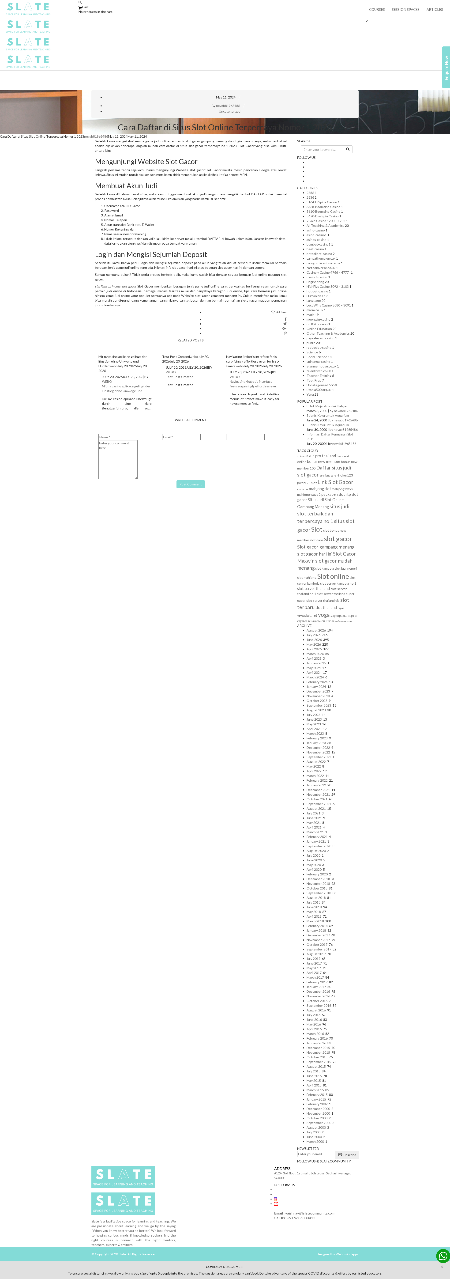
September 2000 (319, 1123)
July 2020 (313, 855)
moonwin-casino (318, 319)
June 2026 (314, 640)
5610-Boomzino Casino (323, 211)
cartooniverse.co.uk (321, 268)
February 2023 (317, 738)
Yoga (310, 394)
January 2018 (316, 930)
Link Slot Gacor (335, 482)
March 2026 (315, 654)
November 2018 (318, 883)
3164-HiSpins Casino (322, 202)
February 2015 (317, 1095)
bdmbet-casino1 (318, 244)
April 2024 (314, 672)
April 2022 (314, 771)
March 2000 (315, 1141)
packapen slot (333, 494)
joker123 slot (307, 483)
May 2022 (314, 766)
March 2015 (315, 1090)
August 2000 (316, 1127)
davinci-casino (317, 277)
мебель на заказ (343, 621)
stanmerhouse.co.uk (321, 366)
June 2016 (314, 1020)
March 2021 (315, 832)
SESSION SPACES (406, 9)
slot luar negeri (346, 568)
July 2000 (313, 1132)
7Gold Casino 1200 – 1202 (326, 221)
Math (310, 315)
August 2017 (316, 954)
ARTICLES (435, 9)
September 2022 (319, 757)
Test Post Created (179, 377)
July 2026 (313, 635)
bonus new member (323, 461)
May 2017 (314, 968)
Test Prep (314, 380)
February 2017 (317, 982)
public (311, 343)
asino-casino (316, 230)
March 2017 (315, 977)
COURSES (377, 9)
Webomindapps (347, 1254)
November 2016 (318, 996)
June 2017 (314, 963)
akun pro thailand (321, 456)
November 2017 (318, 940)
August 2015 (316, 1066)
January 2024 (316, 687)
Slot (316, 529)
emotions (324, 475)
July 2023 (313, 715)
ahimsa (301, 456)
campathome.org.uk (321, 258)
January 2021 (316, 841)
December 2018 (318, 879)
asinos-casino (316, 240)
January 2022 (316, 785)
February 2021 (317, 837)
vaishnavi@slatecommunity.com (309, 1213)
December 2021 (318, 790)
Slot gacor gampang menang (326, 546)
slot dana (316, 540)
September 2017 (319, 949)
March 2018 (315, 921)
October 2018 (317, 888)
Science (312, 352)
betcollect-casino (319, 254)
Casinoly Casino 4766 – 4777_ (328, 272)
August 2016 (316, 1010)
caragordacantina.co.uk (323, 263)
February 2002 (317, 1104)
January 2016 (316, 1043)
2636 (310, 197)
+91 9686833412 (301, 1218)
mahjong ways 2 (309, 494)
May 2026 (314, 644)
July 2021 (313, 813)
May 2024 (314, 668)
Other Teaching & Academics (328, 333)
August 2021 (316, 808)
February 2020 (317, 874)
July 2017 (313, 959)
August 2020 (316, 851)
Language (314, 301)
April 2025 (314, 658)
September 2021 (319, 804)
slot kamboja (324, 568)
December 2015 (318, 1048)
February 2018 (317, 926)
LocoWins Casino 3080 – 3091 (329, 305)
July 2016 (313, 1015)
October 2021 (317, 799)
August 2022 (316, 762)
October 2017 (317, 944)
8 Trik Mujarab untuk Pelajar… (328, 406)
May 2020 (314, 865)
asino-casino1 (317, 235)
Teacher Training (319, 376)
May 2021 (314, 823)
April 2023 (314, 729)
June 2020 (314, 860)
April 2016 (314, 1029)
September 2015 (319, 1062)
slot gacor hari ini (314, 553)
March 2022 (315, 776)
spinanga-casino (318, 361)
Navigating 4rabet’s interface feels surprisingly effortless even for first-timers (254, 384)
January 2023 (316, 743)
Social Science (317, 357)
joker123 (346, 475)
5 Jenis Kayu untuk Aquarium (328, 415)
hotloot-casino (317, 291)
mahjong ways (342, 489)
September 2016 (319, 1005)
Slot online (333, 576)
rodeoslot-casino (319, 347)
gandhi (335, 475)
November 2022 (318, 752)
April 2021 (314, 827)
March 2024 (315, 677)
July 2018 (313, 902)
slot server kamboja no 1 (338, 583)
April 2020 (314, 869)
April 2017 (314, 973)
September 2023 (319, 705)
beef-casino (315, 249)
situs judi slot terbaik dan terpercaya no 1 (323, 513)
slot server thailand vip (323, 600)
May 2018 (314, 912)
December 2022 (318, 747)
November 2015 (318, 1052)
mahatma (302, 489)
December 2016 (318, 991)
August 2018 (316, 898)
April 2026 (314, 649)
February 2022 (317, 780)
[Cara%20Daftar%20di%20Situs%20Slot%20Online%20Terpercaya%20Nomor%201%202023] (286, 319)
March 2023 (315, 733)
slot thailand (326, 607)
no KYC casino (317, 324)
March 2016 (315, 1034)
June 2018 (314, 907)
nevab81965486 (228, 106)
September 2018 (319, 893)
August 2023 (316, 710)
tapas (341, 607)
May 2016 (314, 1024)
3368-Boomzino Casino (323, 207)
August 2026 (316, 630)
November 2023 (318, 696)
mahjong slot (320, 488)
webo (113, 366)
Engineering (315, 282)
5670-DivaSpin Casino (323, 216)
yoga (324, 614)
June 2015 (314, 1076)
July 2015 (313, 1071)
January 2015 (316, 1099)
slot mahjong (306, 577)
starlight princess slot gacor (115, 286)
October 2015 (317, 1057)
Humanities (315, 296)
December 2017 (318, 935)
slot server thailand (313, 588)
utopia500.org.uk (319, 390)
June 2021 (314, 818)
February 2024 (317, 682)
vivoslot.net (307, 615)
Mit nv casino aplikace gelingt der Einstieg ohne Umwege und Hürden (126, 388)
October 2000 (317, 1118)
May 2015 (314, 1080)
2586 (310, 193)
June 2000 (314, 1137)
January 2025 (316, 663)
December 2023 (318, 691)
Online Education (319, 329)
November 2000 (318, 1113)
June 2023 (314, 719)
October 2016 (317, 1001)
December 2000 (318, 1109)
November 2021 (318, 794)
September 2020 (319, 846)
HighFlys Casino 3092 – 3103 (328, 286)
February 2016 (317, 1038)
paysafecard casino (320, 338)
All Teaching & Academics (325, 225)
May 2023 (314, 724)
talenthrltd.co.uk (319, 371)
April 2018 (314, 916)
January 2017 (316, 987)
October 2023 (317, 701)
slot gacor (338, 539)
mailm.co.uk (315, 310)
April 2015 (314, 1085)
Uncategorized (229, 111)
